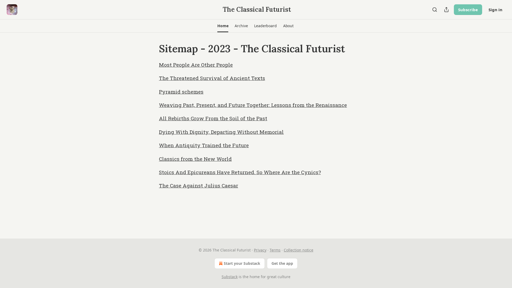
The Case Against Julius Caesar (198, 185)
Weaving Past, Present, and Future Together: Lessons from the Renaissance (253, 105)
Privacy (260, 250)
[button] (222, 25)
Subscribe (468, 9)
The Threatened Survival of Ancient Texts (212, 78)
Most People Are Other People (196, 64)
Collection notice (298, 250)
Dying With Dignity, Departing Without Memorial (221, 132)
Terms (275, 250)
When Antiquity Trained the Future (204, 145)
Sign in (495, 9)
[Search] (434, 9)
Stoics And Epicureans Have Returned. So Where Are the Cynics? (240, 172)
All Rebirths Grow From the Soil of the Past (213, 118)
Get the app (282, 263)
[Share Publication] (446, 9)
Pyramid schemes (181, 91)
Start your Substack (242, 263)
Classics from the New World (195, 158)
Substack (230, 276)
